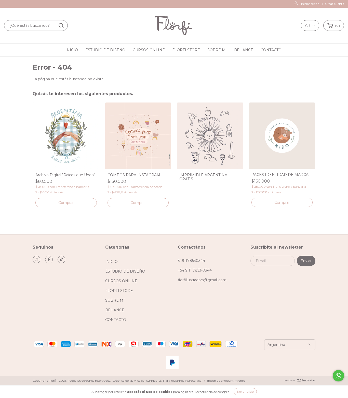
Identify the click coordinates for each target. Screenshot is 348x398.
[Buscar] (61, 25)
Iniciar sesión (310, 4)
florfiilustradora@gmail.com (202, 280)
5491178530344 (191, 260)
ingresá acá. (193, 380)
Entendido (245, 391)
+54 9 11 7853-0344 (195, 270)
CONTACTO (271, 50)
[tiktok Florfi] (61, 259)
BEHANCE (243, 50)
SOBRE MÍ (217, 50)
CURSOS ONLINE (149, 50)
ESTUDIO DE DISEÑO (105, 50)
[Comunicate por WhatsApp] (338, 375)
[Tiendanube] (299, 381)
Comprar (138, 202)
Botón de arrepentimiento (226, 380)
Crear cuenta (334, 4)
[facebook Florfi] (49, 259)
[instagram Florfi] (36, 259)
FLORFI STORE (186, 50)
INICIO (71, 50)
